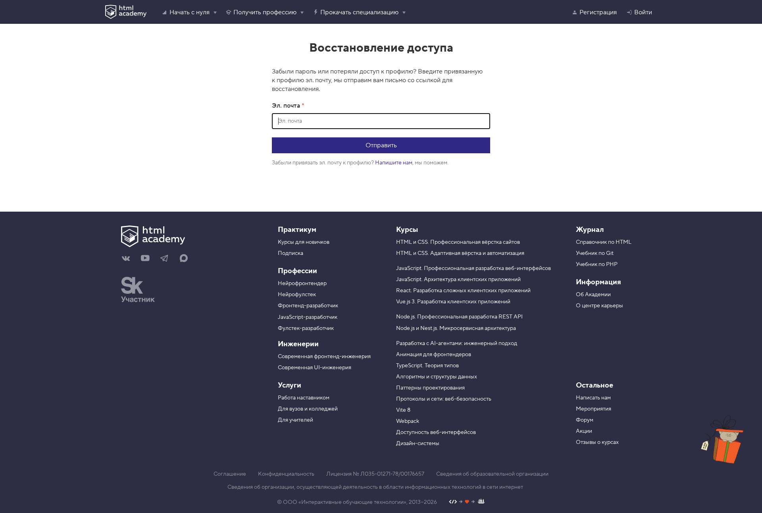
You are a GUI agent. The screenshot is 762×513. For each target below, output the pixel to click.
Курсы (407, 230)
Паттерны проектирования (430, 388)
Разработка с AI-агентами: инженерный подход (456, 343)
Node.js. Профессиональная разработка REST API (459, 316)
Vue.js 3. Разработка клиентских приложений (453, 301)
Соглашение (230, 474)
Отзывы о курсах (597, 442)
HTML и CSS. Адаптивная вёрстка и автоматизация (460, 253)
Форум (584, 420)
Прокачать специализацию (359, 12)
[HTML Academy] (125, 12)
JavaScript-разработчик (307, 317)
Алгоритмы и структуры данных (436, 376)
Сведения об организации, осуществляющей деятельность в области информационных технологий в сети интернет (375, 487)
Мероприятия (593, 409)
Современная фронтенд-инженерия (324, 356)
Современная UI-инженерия (314, 367)
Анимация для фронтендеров (433, 354)
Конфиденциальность (286, 474)
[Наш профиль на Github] (467, 502)
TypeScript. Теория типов (427, 365)
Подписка (290, 253)
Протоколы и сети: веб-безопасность (443, 399)
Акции (584, 431)
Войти (643, 12)
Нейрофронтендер (302, 283)
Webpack (407, 421)
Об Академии (593, 294)
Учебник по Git (595, 253)
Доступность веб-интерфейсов (436, 432)
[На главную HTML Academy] (189, 237)
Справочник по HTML (603, 242)
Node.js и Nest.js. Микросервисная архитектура (456, 328)
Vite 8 (403, 410)
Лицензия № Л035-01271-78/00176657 (375, 474)
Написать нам (593, 397)
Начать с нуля (189, 12)
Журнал (590, 230)
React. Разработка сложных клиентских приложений (463, 290)
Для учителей (295, 420)
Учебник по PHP (597, 264)
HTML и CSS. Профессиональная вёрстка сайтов (458, 242)
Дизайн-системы (417, 443)
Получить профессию (264, 12)
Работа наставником (303, 397)
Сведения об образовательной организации (492, 474)
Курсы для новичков (303, 242)
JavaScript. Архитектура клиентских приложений (458, 279)
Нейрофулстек (297, 294)
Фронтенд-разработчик (308, 305)
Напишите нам (393, 162)
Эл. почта (287, 106)
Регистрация (598, 12)
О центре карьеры (599, 305)
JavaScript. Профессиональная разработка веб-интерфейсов (473, 268)
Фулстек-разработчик (306, 328)
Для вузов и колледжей (308, 409)
